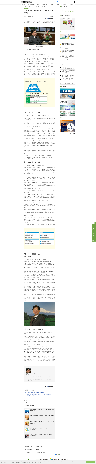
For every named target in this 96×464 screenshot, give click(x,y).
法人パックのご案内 (28, 449)
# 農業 (71, 4)
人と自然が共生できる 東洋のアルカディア (33, 395)
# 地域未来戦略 (44, 4)
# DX (58, 4)
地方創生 (25, 402)
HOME (25, 6)
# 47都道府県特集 (31, 4)
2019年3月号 (28, 6)
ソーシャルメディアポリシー (41, 452)
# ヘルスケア (24, 4)
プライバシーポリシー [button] (39, 462)
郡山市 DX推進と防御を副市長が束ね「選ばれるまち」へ (35, 392)
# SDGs (65, 4)
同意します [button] (90, 461)
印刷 (50, 18)
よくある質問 (27, 452)
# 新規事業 (38, 4)
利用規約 (37, 449)
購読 (59, 454)
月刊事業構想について (28, 446)
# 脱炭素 (51, 4)
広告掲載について (39, 446)
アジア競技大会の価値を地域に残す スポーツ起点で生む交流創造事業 (38, 394)
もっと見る (71, 26)
